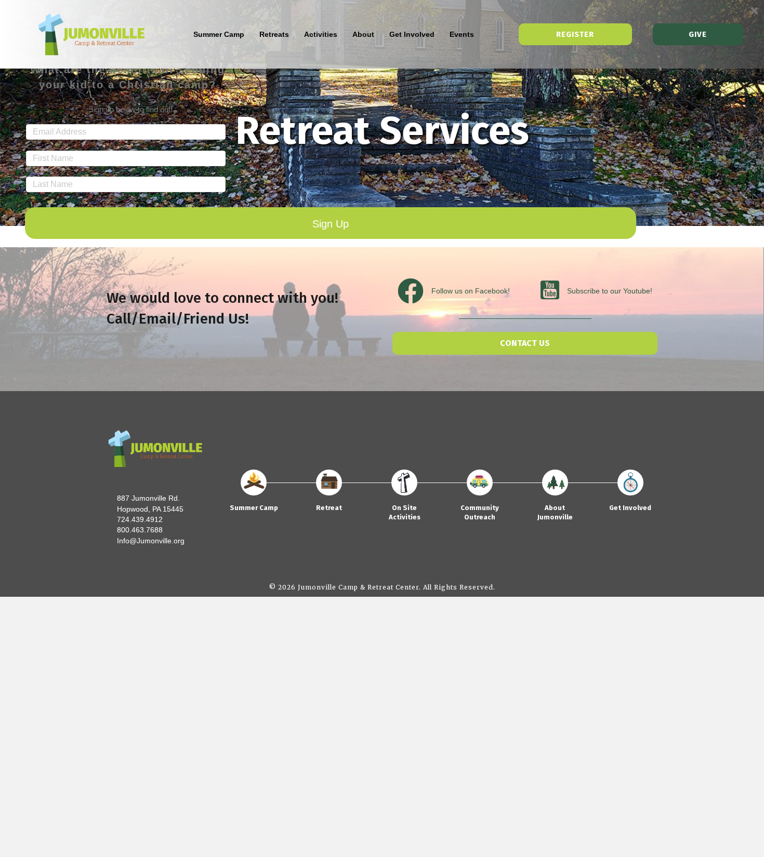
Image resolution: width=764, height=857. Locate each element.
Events (462, 34)
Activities (320, 34)
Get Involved (411, 34)
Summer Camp (218, 34)
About (363, 34)
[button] (524, 343)
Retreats (274, 34)
